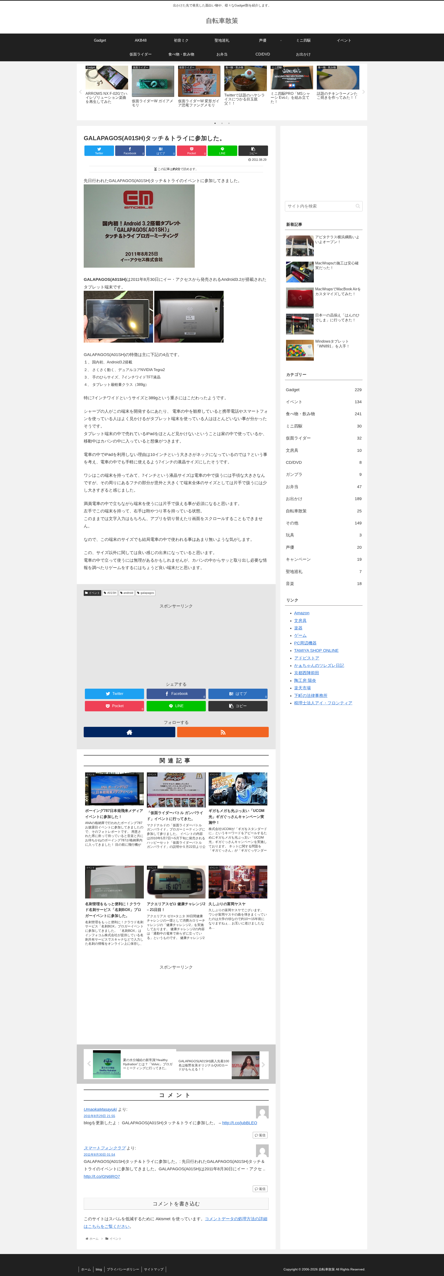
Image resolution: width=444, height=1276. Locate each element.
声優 (324, 547)
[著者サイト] (129, 732)
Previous (80, 92)
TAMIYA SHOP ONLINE (316, 650)
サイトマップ (153, 1269)
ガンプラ (324, 474)
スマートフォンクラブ (104, 1148)
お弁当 (324, 486)
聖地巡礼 (324, 571)
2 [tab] (222, 123)
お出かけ (324, 498)
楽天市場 (302, 688)
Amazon (301, 613)
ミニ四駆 (324, 426)
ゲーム (300, 635)
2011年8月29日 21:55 (99, 1116)
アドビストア (306, 658)
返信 (261, 1135)
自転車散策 (324, 511)
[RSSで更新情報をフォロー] (223, 732)
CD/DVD (324, 462)
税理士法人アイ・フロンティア (323, 703)
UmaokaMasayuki (100, 1109)
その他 (324, 523)
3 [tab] (229, 123)
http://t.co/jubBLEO (239, 1123)
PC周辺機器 (305, 643)
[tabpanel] (106, 91)
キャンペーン (324, 559)
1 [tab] (215, 123)
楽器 (298, 628)
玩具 (324, 535)
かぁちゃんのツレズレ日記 (319, 665)
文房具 (324, 450)
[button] (358, 206)
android (128, 593)
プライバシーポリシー (123, 1269)
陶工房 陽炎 (305, 680)
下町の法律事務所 (310, 695)
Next (363, 92)
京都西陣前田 (306, 673)
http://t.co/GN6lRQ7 (102, 1176)
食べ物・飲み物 (324, 414)
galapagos (147, 593)
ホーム (86, 1269)
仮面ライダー (324, 438)
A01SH (111, 593)
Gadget (324, 389)
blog (99, 1269)
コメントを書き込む (176, 1204)
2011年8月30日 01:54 (99, 1154)
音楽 (324, 583)
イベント (94, 593)
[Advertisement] (176, 642)
